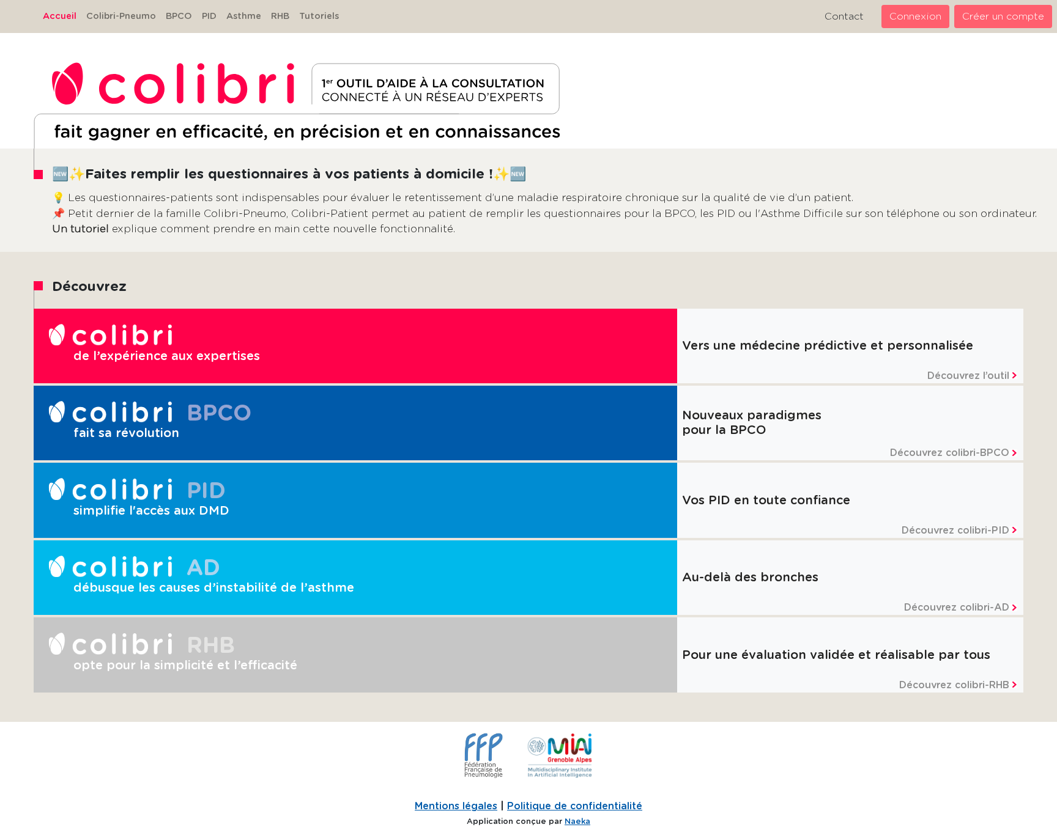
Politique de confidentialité (574, 806)
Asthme (243, 16)
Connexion (915, 16)
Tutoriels (319, 16)
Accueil (59, 16)
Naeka (577, 822)
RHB (280, 16)
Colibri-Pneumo (121, 16)
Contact (844, 16)
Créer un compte (1003, 16)
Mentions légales (456, 806)
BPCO (179, 16)
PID (209, 16)
